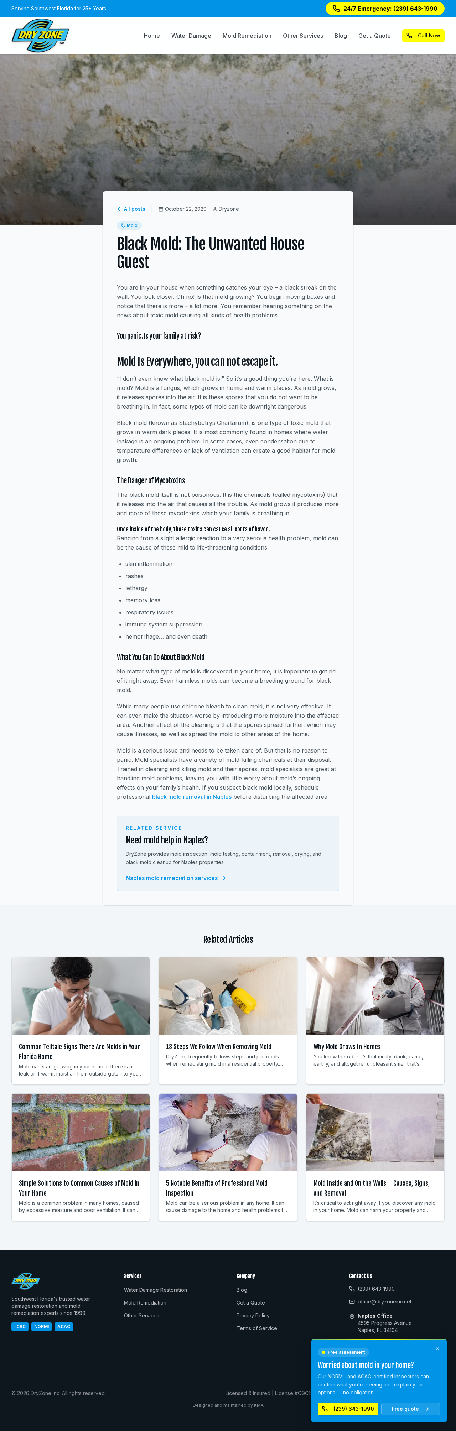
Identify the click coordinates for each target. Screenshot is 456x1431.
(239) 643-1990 (353, 1409)
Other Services (303, 35)
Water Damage (191, 35)
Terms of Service (257, 1328)
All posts (134, 209)
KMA (259, 1405)
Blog (341, 35)
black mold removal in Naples (192, 796)
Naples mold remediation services (172, 877)
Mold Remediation (247, 35)
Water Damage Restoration (155, 1290)
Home (152, 35)
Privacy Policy (253, 1315)
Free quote (405, 1409)
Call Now (429, 35)
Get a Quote (374, 35)
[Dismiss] (437, 1348)
